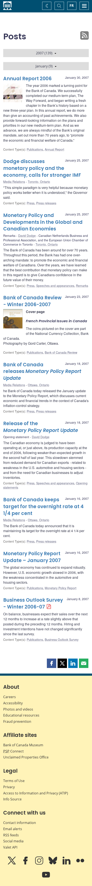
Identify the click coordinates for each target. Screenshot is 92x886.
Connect (13, 751)
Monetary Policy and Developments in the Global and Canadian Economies (43, 222)
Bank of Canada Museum (23, 745)
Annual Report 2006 (27, 78)
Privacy (9, 787)
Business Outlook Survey (62, 639)
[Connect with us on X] (12, 863)
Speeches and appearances (55, 285)
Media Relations (14, 182)
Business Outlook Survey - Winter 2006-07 (33, 603)
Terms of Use (14, 780)
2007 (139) (44, 53)
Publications (35, 149)
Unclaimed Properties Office (26, 757)
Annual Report (54, 149)
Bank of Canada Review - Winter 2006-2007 (32, 301)
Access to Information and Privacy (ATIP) (35, 793)
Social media (13, 841)
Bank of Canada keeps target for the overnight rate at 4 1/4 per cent (43, 506)
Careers (9, 697)
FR (72, 5)
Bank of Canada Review (61, 352)
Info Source (12, 799)
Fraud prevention (17, 721)
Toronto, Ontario (39, 182)
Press (30, 203)
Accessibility (13, 703)
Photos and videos (18, 709)
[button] (51, 663)
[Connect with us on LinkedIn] (67, 863)
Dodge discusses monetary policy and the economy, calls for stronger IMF (42, 168)
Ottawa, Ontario (38, 385)
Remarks (82, 285)
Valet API (10, 847)
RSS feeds (11, 835)
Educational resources (21, 715)
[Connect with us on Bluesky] (53, 863)
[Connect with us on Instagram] (39, 863)
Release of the (40, 427)
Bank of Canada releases (42, 371)
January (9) (44, 66)
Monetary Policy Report (60, 588)
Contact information (19, 822)
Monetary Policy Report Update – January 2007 (32, 557)
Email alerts (12, 829)
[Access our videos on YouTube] (46, 877)
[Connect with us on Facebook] (26, 863)
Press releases (46, 203)
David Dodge (27, 235)
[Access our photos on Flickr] (80, 863)
